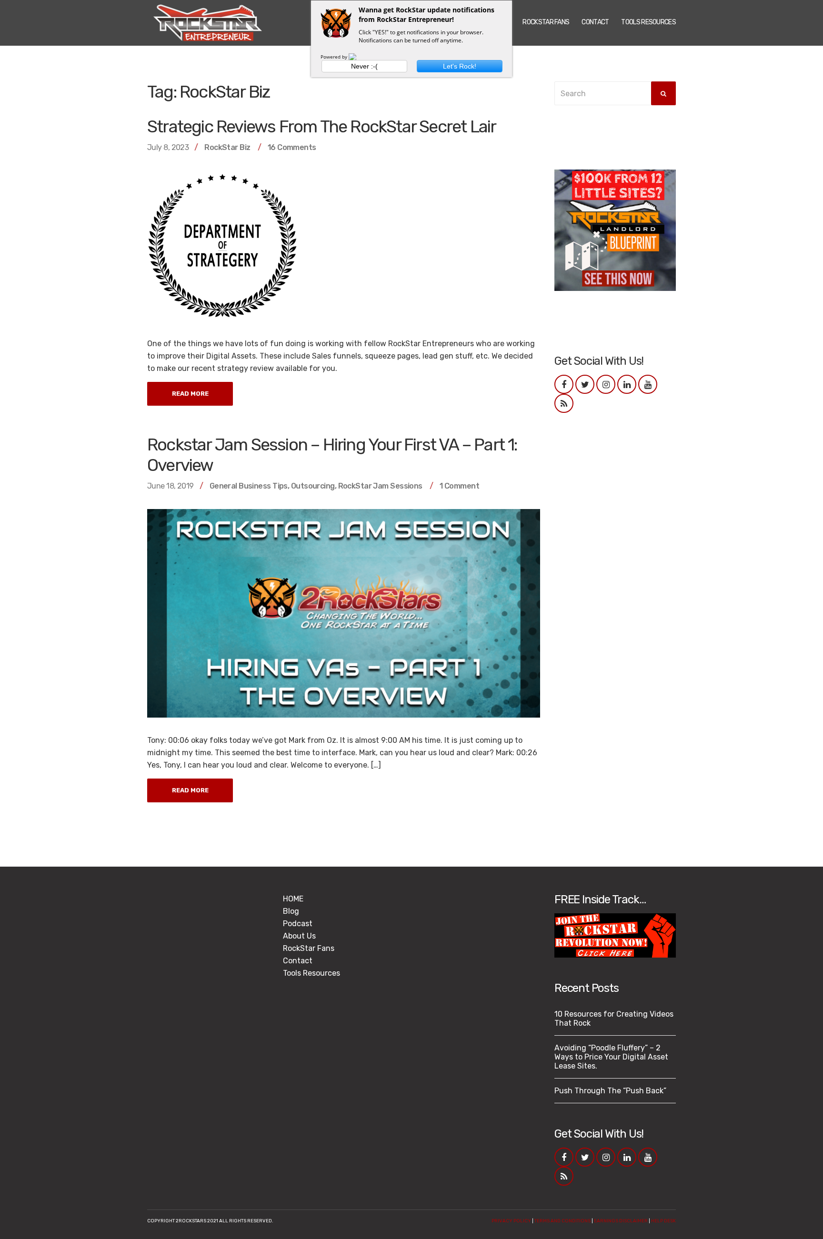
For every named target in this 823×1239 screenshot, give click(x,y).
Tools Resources (648, 22)
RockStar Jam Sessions (380, 485)
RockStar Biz (227, 147)
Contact (595, 22)
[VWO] (358, 56)
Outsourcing (313, 485)
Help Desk (663, 1221)
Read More (190, 393)
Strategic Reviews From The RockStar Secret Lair (321, 126)
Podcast (297, 923)
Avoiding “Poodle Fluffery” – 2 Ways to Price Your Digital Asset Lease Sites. (611, 1056)
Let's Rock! (459, 66)
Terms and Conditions (562, 1221)
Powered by (335, 56)
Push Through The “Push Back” (610, 1090)
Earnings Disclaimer (621, 1221)
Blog (291, 911)
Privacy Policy (511, 1221)
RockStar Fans (545, 22)
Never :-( (364, 66)
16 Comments (292, 147)
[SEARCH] (663, 93)
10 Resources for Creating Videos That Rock (613, 1018)
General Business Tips (249, 485)
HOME (293, 898)
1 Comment (459, 485)
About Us (299, 935)
